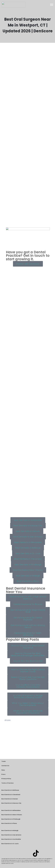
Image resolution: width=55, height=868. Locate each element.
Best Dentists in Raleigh (9, 830)
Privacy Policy (6, 778)
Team (3, 761)
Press (3, 774)
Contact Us (5, 766)
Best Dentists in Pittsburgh (10, 819)
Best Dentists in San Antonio (11, 835)
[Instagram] (27, 853)
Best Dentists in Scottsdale (11, 839)
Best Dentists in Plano (9, 823)
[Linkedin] (19, 853)
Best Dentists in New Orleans (11, 815)
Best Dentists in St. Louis (10, 843)
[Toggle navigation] (51, 4)
